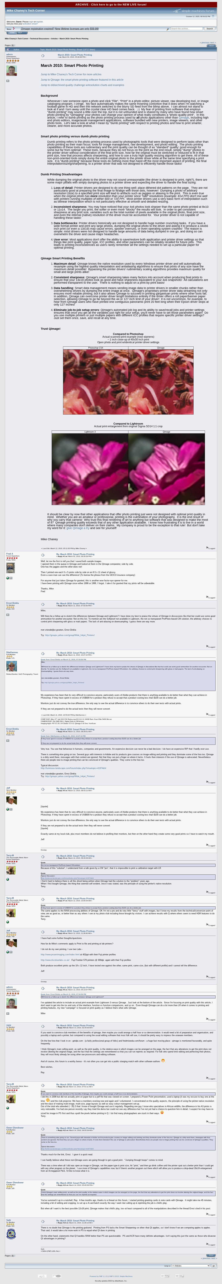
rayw (8, 1025)
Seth (8, 1220)
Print (211, 46)
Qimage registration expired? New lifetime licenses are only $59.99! (59, 28)
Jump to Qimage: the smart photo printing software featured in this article (82, 79)
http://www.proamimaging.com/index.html (60, 954)
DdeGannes (12, 652)
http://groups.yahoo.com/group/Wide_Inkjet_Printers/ (70, 635)
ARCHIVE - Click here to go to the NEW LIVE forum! (111, 4)
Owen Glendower (15, 1128)
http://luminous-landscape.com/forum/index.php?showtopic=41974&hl (73, 768)
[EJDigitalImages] (7, 810)
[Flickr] (7, 880)
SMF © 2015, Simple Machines (120, 1276)
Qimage (184, 117)
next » (213, 42)
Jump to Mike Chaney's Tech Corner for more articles (71, 74)
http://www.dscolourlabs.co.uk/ (55, 960)
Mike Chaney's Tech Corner (16, 39)
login (31, 22)
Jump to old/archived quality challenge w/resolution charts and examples (82, 85)
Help (20, 33)
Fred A (9, 554)
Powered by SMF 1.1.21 (99, 1276)
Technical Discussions (39, 39)
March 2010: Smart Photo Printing (74, 39)
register (39, 22)
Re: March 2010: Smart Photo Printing (75, 554)
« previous (204, 42)
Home (12, 33)
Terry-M (10, 855)
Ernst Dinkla (12, 603)
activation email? (30, 24)
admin (9, 54)
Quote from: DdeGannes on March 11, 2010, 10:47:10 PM (63, 736)
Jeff (8, 788)
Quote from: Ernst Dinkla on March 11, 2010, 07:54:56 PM (63, 659)
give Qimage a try (77, 528)
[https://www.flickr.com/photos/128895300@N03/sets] (7, 579)
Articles (54, 39)
